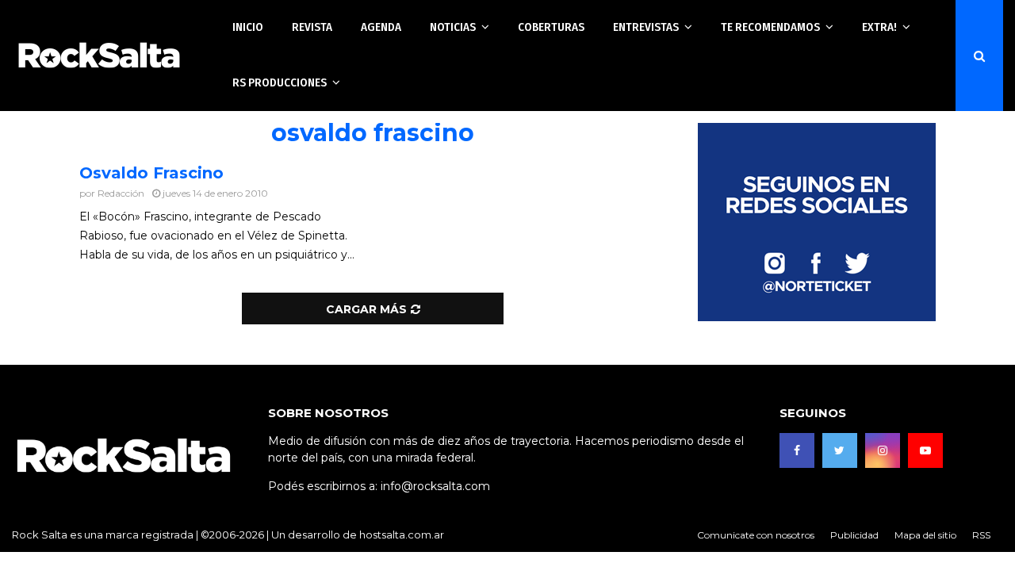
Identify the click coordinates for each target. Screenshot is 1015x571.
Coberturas (551, 27)
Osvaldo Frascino (151, 172)
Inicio (247, 27)
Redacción (121, 193)
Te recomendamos (770, 27)
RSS (981, 535)
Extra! (879, 27)
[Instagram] (882, 450)
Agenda (381, 27)
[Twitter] (839, 450)
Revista (312, 27)
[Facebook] (796, 450)
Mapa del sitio (925, 535)
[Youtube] (925, 450)
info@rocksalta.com (435, 486)
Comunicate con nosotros (755, 535)
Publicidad (854, 535)
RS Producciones (279, 82)
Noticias (453, 27)
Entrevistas (646, 27)
